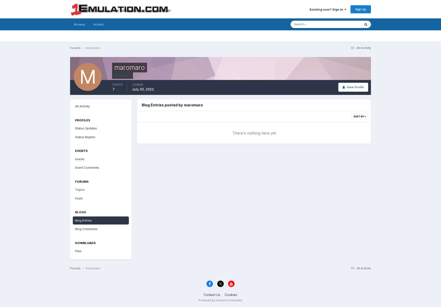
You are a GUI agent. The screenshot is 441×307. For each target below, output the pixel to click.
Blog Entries (83, 220)
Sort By (359, 116)
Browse (79, 24)
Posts (79, 198)
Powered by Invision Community (220, 300)
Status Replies (85, 137)
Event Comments (87, 167)
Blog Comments (86, 229)
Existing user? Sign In (327, 9)
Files (78, 251)
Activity (98, 24)
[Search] (366, 24)
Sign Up (360, 9)
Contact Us (212, 295)
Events (80, 159)
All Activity (82, 106)
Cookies (231, 295)
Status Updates (344, 24)
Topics (80, 189)
